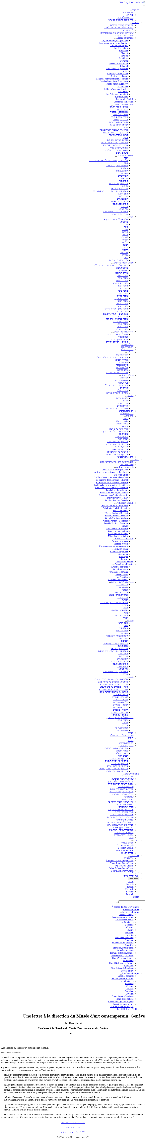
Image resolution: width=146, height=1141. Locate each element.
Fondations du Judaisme (117, 490)
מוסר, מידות (122, 109)
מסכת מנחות (122, 326)
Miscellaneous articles (118, 536)
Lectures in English (124, 99)
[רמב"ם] (126, 352)
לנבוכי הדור (123, 439)
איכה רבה (123, 270)
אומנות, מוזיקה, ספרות (123, 835)
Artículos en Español (124, 564)
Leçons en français (125, 38)
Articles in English (125, 503)
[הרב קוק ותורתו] (119, 746)
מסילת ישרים (122, 398)
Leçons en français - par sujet (115, 40)
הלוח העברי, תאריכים (123, 832)
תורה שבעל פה (121, 728)
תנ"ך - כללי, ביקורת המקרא (116, 219)
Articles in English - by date (115, 508)
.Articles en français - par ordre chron (111, 472)
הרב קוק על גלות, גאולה (117, 766)
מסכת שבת (123, 278)
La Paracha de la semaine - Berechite (111, 477)
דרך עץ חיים (122, 406)
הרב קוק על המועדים (119, 758)
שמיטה (125, 600)
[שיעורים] (131, 23)
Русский (129, 889)
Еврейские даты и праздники (113, 546)
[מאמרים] (131, 460)
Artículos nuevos (120, 569)
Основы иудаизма (119, 551)
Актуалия (123, 554)
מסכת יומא (123, 285)
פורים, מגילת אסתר (119, 214)
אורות (125, 418)
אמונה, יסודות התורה (119, 107)
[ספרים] (132, 840)
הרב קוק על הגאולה (119, 449)
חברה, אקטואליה (120, 119)
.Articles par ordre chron (122, 978)
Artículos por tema (119, 567)
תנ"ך (131, 216)
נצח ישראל (123, 383)
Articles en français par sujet (115, 469)
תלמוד (125, 722)
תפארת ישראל (121, 380)
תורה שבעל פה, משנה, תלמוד (120, 717)
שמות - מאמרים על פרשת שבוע (114, 684)
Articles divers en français (116, 500)
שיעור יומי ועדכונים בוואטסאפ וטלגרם (116, 33)
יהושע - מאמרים (120, 694)
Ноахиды (123, 556)
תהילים (124, 255)
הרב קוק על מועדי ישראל (117, 444)
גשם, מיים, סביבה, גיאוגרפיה (115, 145)
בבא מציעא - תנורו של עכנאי (115, 314)
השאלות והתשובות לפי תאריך (120, 781)
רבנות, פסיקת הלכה (119, 339)
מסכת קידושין (122, 311)
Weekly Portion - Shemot (116, 515)
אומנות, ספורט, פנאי (119, 147)
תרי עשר (124, 252)
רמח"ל (130, 395)
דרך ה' (125, 400)
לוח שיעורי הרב (126, 30)
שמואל (125, 239)
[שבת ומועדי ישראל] (116, 156)
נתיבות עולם (122, 390)
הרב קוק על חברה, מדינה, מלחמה (113, 768)
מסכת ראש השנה (120, 283)
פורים (125, 674)
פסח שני (124, 173)
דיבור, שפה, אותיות (119, 117)
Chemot (124, 53)
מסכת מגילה (122, 296)
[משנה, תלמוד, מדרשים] (112, 263)
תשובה (125, 590)
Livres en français (125, 845)
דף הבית (135, 10)
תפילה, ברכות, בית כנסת (122, 794)
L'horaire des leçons (119, 45)
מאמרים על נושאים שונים (122, 582)
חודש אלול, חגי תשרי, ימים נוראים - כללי (110, 191)
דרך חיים (124, 388)
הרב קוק (129, 416)
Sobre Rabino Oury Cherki (121, 868)
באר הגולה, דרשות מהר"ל (116, 385)
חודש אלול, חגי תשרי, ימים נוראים (113, 651)
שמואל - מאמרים (120, 699)
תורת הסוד (123, 337)
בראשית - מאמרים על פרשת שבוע (113, 682)
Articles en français (124, 467)
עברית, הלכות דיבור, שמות (121, 789)
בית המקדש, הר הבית (124, 804)
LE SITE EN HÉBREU (128, 1009)
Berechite (123, 50)
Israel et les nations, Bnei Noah (114, 81)
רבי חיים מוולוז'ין (126, 413)
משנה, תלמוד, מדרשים (123, 262)
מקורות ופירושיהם (125, 786)
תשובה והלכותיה (120, 114)
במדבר (125, 229)
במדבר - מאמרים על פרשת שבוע (113, 689)
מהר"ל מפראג (127, 375)
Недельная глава (120, 549)
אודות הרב (134, 855)
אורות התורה (122, 423)
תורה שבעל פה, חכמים (123, 331)
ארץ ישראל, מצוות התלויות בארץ (113, 130)
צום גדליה (123, 196)
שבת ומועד (128, 796)
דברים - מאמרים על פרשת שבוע (114, 692)
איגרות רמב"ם (121, 360)
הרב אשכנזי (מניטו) (125, 457)
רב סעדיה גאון (127, 347)
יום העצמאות (122, 170)
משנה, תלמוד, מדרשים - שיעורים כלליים (110, 265)
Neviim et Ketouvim (118, 63)
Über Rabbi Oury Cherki (122, 871)
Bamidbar (123, 58)
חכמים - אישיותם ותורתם (117, 342)
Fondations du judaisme (117, 68)
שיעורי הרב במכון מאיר (123, 35)
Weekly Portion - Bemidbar (115, 521)
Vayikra (124, 56)
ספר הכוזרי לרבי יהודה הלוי (121, 735)
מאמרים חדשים (126, 464)
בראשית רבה (122, 268)
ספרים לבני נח (127, 853)
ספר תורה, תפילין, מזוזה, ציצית (114, 142)
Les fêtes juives (121, 48)
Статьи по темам (119, 541)
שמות (125, 224)
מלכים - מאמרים (120, 702)
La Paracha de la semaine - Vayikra (112, 482)
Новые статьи (121, 544)
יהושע (125, 234)
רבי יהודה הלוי (127, 349)
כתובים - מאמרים (120, 715)
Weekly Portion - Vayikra (116, 518)
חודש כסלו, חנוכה (120, 204)
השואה (125, 605)
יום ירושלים (123, 176)
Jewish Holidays (120, 510)
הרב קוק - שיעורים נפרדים (116, 454)
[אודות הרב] (129, 856)
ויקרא (125, 227)
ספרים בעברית (127, 842)
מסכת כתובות (122, 303)
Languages (133, 879)
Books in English (125, 848)
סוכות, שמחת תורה (119, 661)
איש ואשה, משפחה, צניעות (121, 814)
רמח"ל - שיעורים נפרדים (117, 408)
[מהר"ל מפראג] (120, 375)
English (130, 886)
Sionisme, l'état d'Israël (117, 73)
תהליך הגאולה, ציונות (118, 595)
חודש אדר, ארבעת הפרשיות (115, 671)
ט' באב (125, 186)
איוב (126, 257)
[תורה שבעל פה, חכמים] (112, 332)
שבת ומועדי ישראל (125, 155)
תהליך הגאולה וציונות (118, 122)
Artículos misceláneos (118, 579)
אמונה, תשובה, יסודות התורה (120, 784)
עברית (130, 881)
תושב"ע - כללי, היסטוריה (117, 334)
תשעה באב (123, 646)
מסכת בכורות (122, 329)
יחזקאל (125, 250)
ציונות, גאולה (127, 799)
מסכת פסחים (122, 280)
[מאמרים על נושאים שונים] (110, 582)
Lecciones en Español (123, 102)
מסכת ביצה (123, 291)
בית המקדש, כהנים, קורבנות (115, 132)
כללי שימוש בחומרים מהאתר (121, 20)
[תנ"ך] (128, 217)
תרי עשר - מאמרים (119, 712)
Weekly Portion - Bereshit (116, 513)
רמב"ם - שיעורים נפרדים (117, 372)
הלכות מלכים (122, 367)
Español (129, 891)
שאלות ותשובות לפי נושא (122, 779)
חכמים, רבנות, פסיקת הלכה (121, 791)
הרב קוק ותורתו (126, 745)
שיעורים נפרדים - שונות (123, 104)
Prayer (125, 526)
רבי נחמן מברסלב (126, 411)
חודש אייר (123, 168)
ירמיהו (125, 247)
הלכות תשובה (122, 365)
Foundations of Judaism (117, 528)
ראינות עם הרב (121, 615)
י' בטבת (124, 206)
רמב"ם (130, 352)
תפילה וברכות (127, 344)
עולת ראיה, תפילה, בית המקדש (114, 431)
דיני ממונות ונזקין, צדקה (123, 827)
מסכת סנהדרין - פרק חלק (117, 319)
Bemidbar (129, 991)
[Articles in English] (115, 503)
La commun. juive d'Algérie (120, 1001)
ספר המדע (123, 362)
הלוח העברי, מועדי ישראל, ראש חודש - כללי (108, 160)
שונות (125, 618)
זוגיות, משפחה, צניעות (118, 135)
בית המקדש (122, 597)
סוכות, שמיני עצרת (119, 201)
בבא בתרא (123, 316)
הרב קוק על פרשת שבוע (117, 441)
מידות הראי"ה (121, 753)
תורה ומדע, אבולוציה (119, 112)
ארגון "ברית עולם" (131, 876)
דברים (125, 232)
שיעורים (135, 22)
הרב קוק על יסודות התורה (116, 761)
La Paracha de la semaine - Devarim (111, 487)
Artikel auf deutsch (124, 561)
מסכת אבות (122, 324)
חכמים (125, 725)
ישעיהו (125, 245)
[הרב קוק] (125, 416)
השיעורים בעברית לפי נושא (121, 25)
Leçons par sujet (126, 914)
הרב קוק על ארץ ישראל (117, 452)
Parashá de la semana (118, 572)
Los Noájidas (122, 577)
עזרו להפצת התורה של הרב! (73, 1122)
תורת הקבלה (122, 730)
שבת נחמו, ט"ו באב (119, 188)
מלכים (125, 242)
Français (129, 884)
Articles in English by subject (114, 505)
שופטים (124, 237)
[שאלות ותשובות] (124, 774)
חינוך (125, 137)
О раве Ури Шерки (124, 865)
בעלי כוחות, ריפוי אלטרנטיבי (121, 830)
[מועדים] (126, 621)
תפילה (130, 733)
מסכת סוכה (123, 288)
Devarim (124, 61)
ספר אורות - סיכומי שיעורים (116, 748)
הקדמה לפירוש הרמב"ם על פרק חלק (112, 357)
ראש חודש (123, 623)
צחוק (125, 613)
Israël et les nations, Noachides (114, 492)
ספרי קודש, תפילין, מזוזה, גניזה (120, 825)
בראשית (124, 222)
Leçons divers (121, 96)
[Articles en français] (115, 467)
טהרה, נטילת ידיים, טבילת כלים (119, 822)
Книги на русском (124, 850)
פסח (126, 163)
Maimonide (122, 86)
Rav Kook (123, 91)
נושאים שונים (122, 153)
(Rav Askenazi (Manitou (117, 94)
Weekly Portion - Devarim (116, 523)
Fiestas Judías (121, 574)
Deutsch (129, 894)
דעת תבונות (122, 403)
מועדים (130, 620)
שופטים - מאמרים (120, 697)
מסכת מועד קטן (121, 298)
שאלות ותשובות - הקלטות (116, 150)
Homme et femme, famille (121, 953)
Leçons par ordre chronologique (113, 43)
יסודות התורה (122, 584)
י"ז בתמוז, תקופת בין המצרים (115, 643)
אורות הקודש (122, 421)
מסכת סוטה (122, 306)
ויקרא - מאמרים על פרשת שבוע (114, 687)
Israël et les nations (124, 999)
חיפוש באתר (128, 12)
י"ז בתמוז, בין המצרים (118, 183)
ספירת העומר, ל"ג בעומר (117, 165)
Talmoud (124, 66)
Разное (124, 559)
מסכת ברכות (122, 275)
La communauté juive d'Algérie (113, 495)
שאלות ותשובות (132, 773)
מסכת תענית (122, 293)
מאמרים (135, 459)
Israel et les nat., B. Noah (122, 955)
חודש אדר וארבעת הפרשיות (115, 211)
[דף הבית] (131, 10)
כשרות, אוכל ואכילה (124, 819)
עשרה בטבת (122, 666)
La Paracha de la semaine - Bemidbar (111, 485)
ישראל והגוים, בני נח (119, 124)
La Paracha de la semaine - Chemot (112, 480)
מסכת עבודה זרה (120, 321)
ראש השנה (123, 193)
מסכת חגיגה (122, 301)
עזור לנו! (129, 15)
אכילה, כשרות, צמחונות (117, 140)
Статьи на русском (124, 538)
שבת (126, 158)
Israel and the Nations (118, 533)
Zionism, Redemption (118, 531)
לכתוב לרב (134, 873)
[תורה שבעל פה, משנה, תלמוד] (107, 718)
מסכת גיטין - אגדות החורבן (116, 308)
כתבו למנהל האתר (73, 1127)
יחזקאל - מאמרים (120, 710)
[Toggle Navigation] (144, 5)
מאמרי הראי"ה (121, 436)
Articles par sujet (125, 976)
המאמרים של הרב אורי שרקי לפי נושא (116, 462)
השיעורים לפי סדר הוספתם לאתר (118, 27)
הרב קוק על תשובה (119, 446)
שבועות (124, 178)
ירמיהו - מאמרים (120, 707)
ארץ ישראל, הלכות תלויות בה (120, 802)
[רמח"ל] (126, 396)
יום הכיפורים (122, 199)
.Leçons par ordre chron (122, 917)
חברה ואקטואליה (120, 592)
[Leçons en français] (115, 38)
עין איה (124, 426)
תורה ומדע (123, 587)
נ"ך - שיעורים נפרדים (118, 260)
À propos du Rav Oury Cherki (119, 860)
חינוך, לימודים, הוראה (124, 812)
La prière (124, 71)
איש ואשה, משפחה (119, 610)
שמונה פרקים (122, 354)
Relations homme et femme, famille (112, 79)
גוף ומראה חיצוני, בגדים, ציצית (120, 817)
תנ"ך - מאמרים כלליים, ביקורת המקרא (111, 679)
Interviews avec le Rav (117, 498)
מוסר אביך (123, 434)
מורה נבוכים (122, 370)
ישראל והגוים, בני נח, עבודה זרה (114, 602)
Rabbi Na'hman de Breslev (116, 89)
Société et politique (119, 76)
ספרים (136, 840)
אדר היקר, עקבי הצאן (118, 429)
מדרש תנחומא (121, 273)
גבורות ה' (124, 377)
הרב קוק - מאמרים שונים (117, 771)
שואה (125, 127)
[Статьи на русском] (114, 539)
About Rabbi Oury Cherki (121, 863)
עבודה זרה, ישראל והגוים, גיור (120, 809)
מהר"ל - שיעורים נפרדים (117, 393)
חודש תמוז (123, 181)
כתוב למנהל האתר (125, 17)
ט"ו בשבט (123, 209)
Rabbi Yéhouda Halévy (117, 84)
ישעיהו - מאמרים (120, 705)
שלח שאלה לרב (126, 776)
